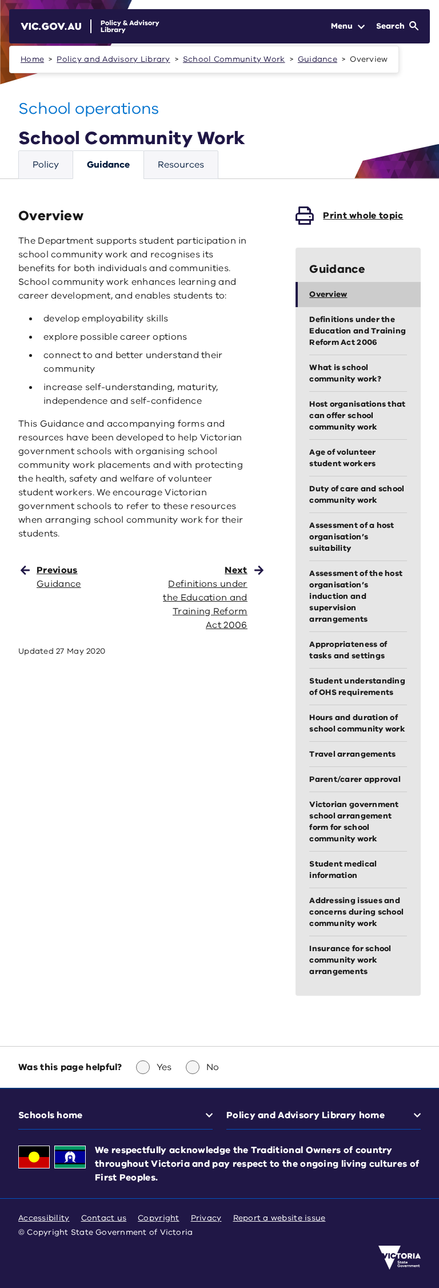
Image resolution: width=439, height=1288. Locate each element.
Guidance (317, 59)
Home (32, 59)
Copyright (158, 1218)
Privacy (206, 1218)
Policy (46, 164)
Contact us (104, 1218)
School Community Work (234, 59)
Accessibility (44, 1218)
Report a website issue (279, 1218)
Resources (181, 164)
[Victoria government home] (399, 1258)
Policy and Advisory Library (113, 59)
